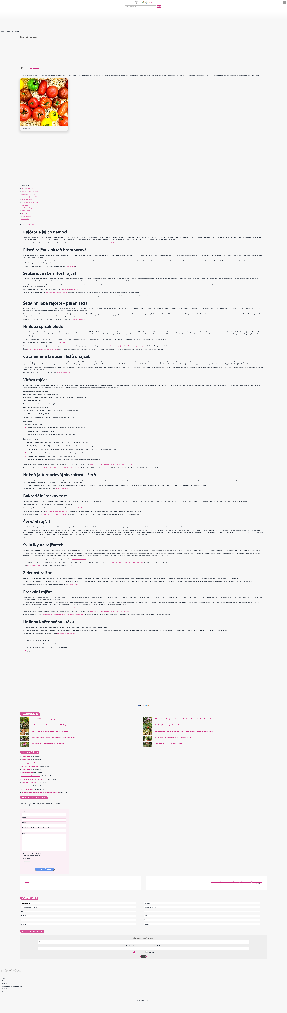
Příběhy (146, 916)
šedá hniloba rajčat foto (78, 319)
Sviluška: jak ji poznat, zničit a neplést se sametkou (172, 725)
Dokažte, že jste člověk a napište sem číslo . (39, 827)
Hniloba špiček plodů (26, 199)
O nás (3, 978)
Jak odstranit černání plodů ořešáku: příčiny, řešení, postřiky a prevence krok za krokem (184, 731)
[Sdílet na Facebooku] (139, 706)
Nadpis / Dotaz (26, 812)
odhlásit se (150, 952)
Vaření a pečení (25, 920)
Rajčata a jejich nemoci (27, 188)
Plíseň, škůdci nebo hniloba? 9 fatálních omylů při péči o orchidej (60, 467)
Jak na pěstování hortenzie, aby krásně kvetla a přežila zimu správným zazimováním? (236, 882)
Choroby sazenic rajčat (33, 565)
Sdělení (24, 833)
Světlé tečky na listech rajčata (30, 766)
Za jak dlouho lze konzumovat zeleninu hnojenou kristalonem (40, 792)
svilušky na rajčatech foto (79, 559)
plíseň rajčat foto (70, 266)
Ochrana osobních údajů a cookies (12, 986)
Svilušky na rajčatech (26, 216)
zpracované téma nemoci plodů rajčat (56, 511)
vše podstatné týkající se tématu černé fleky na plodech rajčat (127, 346)
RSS (3, 991)
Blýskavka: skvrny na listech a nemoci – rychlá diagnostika (55, 296)
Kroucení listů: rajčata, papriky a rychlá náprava (48, 719)
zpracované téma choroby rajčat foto (56, 293)
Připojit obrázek (27, 858)
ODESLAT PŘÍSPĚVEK (44, 869)
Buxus (27, 882)
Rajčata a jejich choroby (28, 763)
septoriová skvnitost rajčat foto (70, 289)
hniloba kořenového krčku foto (66, 634)
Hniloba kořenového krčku (27, 224)
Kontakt (146, 924)
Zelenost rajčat (25, 219)
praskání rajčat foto (76, 608)
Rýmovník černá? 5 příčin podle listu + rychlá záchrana (173, 737)
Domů (2, 31)
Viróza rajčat (24, 205)
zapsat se (138, 952)
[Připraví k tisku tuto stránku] (148, 706)
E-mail (24, 822)
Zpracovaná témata (149, 920)
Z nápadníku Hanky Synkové (29, 907)
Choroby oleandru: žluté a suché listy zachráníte (52, 514)
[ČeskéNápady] (143, 4)
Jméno (24, 817)
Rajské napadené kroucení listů (30, 776)
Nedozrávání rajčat (27, 772)
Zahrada (8, 31)
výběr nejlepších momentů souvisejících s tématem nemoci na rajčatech (110, 611)
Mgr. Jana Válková (34, 68)
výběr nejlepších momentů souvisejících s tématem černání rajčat (108, 243)
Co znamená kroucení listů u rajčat (30, 202)
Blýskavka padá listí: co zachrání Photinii (168, 743)
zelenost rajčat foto (72, 584)
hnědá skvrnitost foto (62, 489)
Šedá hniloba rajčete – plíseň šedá (30, 197)
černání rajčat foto (73, 538)
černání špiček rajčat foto (63, 342)
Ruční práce (147, 903)
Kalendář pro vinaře (150, 907)
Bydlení (23, 911)
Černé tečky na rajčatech (28, 782)
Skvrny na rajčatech (27, 789)
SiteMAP (4, 989)
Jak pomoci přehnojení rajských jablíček (33, 779)
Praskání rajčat (25, 221)
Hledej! (159, 6)
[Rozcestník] (284, 2)
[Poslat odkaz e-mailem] (146, 706)
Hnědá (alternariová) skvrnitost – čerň (30, 208)
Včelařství (24, 924)
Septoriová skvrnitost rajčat (28, 194)
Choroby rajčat (25, 756)
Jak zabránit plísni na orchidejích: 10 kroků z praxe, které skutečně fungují (63, 614)
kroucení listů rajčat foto (64, 372)
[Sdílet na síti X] (141, 706)
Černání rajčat (25, 213)
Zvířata (146, 911)
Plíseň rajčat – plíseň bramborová (29, 191)
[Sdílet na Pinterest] (143, 706)
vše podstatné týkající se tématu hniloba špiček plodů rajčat (126, 562)
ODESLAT (143, 956)
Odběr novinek (6, 981)
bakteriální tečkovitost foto (81, 508)
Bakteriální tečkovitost (26, 210)
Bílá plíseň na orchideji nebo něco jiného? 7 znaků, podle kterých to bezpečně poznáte (183, 719)
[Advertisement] (45, 19)
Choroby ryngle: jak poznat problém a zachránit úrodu (42, 349)
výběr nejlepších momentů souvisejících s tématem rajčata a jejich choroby (111, 464)
